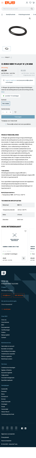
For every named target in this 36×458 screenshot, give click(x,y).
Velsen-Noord (5, 411)
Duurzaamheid (5, 327)
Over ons (3, 319)
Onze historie (5, 322)
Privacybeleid (5, 437)
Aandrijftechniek (10, 14)
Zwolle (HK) (4, 389)
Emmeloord (4, 396)
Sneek (3, 406)
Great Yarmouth (5, 401)
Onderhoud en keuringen (8, 367)
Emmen (3, 399)
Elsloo (3, 394)
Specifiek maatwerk (6, 380)
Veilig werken (5, 375)
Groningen (4, 404)
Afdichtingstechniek (24, 14)
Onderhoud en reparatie (8, 353)
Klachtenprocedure (6, 359)
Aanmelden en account (7, 346)
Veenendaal (4, 409)
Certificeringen (5, 330)
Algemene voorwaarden (8, 434)
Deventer (4, 391)
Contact (3, 337)
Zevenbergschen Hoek (7, 414)
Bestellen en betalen (7, 348)
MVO (2, 325)
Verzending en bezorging (8, 351)
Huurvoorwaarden (6, 440)
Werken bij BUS (5, 335)
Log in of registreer (11, 80)
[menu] (2, 3)
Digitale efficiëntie (6, 370)
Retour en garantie (6, 356)
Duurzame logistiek (6, 372)
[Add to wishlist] (24, 112)
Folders (3, 332)
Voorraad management (7, 377)
